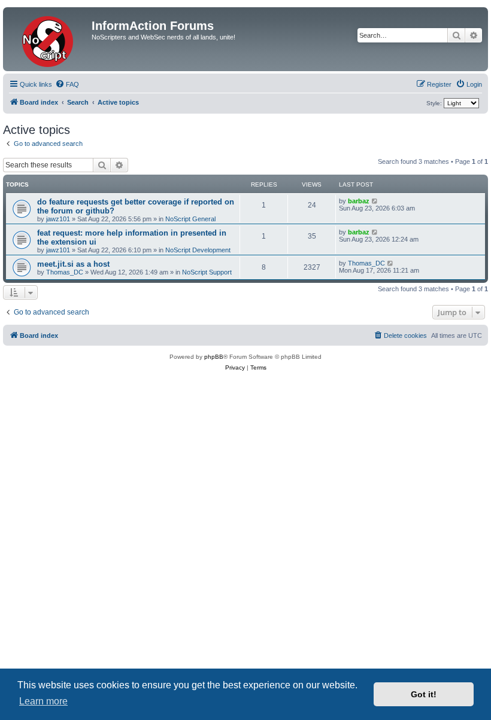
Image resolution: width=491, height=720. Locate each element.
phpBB (213, 356)
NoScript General (190, 218)
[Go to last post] (375, 201)
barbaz (358, 201)
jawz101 (58, 218)
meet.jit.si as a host (73, 264)
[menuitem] (67, 84)
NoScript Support (207, 272)
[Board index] (49, 39)
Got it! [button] (424, 694)
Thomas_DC (64, 272)
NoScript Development (198, 250)
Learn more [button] (43, 701)
